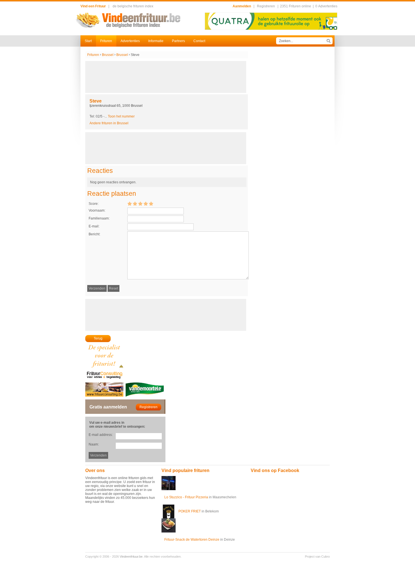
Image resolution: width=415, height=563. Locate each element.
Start (88, 41)
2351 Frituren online (295, 6)
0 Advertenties (326, 6)
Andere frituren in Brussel (108, 123)
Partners (178, 41)
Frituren (106, 41)
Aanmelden (242, 6)
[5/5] (151, 203)
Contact (199, 41)
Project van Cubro (317, 556)
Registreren (266, 6)
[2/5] (135, 203)
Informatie (155, 41)
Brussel (107, 55)
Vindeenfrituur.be (131, 556)
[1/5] (129, 203)
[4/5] (145, 203)
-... (119, 116)
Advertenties (130, 41)
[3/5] (140, 203)
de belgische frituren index (133, 6)
